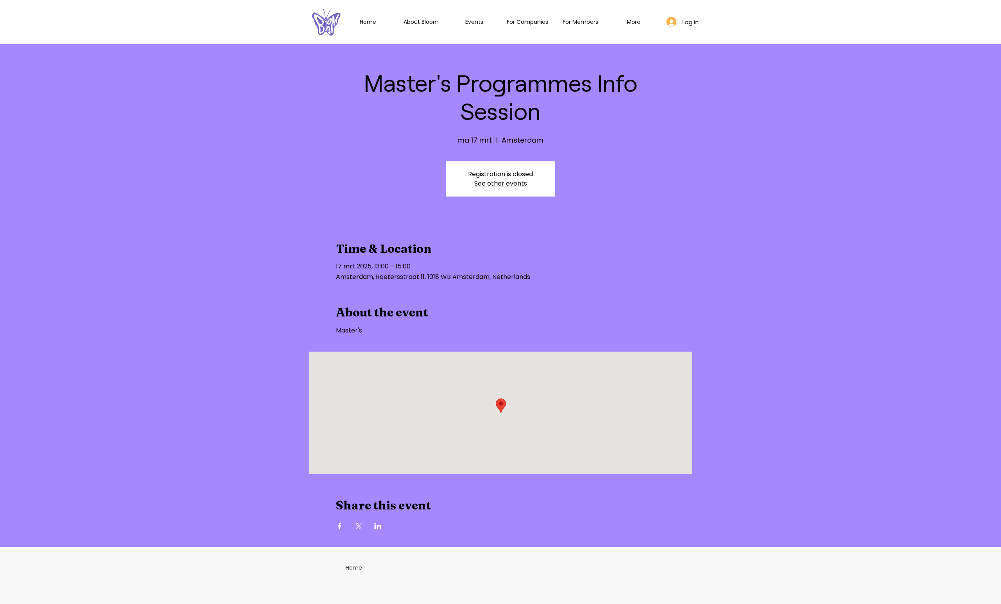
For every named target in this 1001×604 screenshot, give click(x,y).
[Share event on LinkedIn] (378, 526)
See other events (500, 183)
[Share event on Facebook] (339, 526)
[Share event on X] (358, 526)
